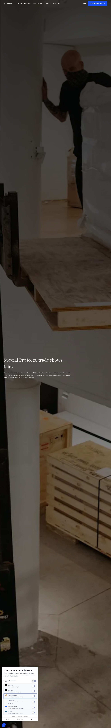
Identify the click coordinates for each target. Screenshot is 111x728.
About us (47, 3)
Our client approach (24, 3)
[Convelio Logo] (8, 3)
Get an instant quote (96, 3)
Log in (84, 3)
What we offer (37, 3)
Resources (56, 3)
